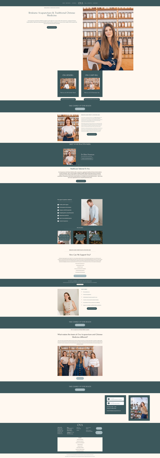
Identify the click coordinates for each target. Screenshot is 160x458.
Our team (85, 124)
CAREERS (77, 430)
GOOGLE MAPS (99, 432)
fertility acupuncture (97, 117)
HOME (64, 3)
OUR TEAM (74, 3)
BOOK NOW (95, 3)
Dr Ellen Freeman (87, 154)
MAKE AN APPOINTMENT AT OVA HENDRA (68, 99)
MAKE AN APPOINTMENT (52, 27)
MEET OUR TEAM (80, 378)
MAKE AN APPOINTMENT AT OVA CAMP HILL (92, 99)
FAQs (85, 3)
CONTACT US (89, 3)
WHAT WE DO (68, 3)
